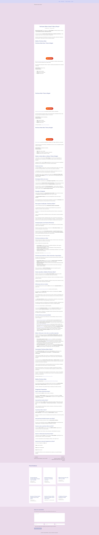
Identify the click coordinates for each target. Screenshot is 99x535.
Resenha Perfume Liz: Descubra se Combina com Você (48, 478)
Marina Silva (47, 28)
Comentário (36, 513)
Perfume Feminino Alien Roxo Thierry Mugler (43, 61)
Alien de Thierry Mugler (40, 111)
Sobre (72, 1)
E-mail (46, 524)
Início (59, 1)
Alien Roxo (41, 326)
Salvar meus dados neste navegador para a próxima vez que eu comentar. (45, 526)
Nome (35, 524)
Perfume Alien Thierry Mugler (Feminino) (43, 324)
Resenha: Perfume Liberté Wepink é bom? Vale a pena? (35, 497)
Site (56, 524)
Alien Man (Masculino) (40, 327)
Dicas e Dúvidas (67, 1)
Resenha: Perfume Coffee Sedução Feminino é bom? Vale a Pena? (49, 497)
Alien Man (37, 142)
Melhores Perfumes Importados (47, 376)
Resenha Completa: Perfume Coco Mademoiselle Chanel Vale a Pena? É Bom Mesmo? (58, 459)
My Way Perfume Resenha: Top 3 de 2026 (40, 458)
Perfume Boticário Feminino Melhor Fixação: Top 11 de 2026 (35, 478)
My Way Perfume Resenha (45, 124)
